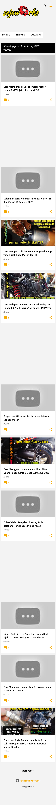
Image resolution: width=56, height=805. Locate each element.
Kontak (6, 35)
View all (7, 50)
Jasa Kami (36, 35)
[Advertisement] (28, 136)
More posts (28, 771)
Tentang (20, 35)
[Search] (45, 5)
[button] (51, 100)
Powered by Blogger (29, 780)
